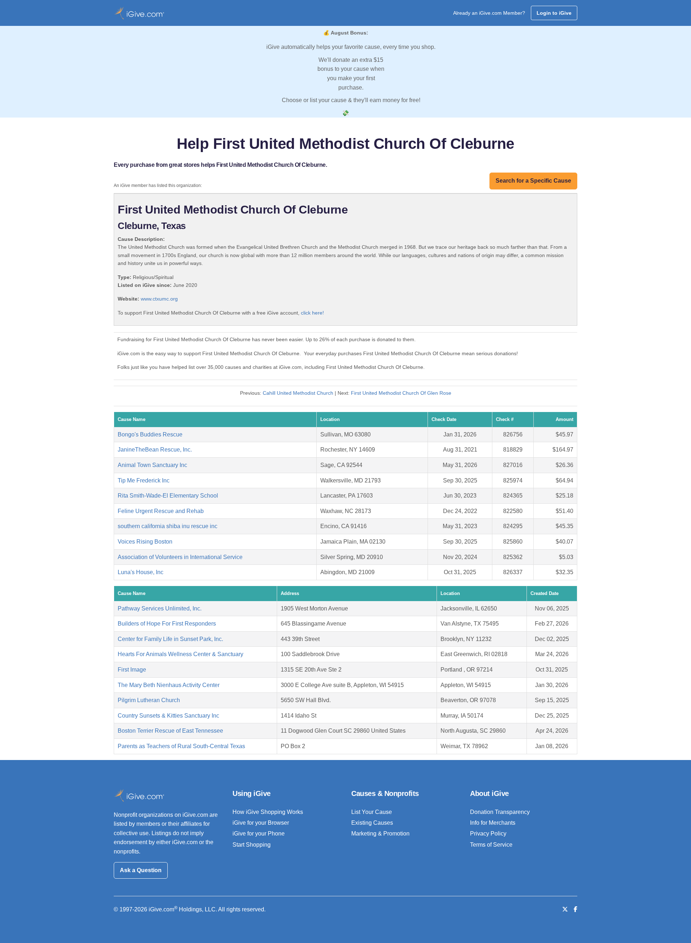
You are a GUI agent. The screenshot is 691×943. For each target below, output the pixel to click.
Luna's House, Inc (140, 572)
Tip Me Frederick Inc (144, 480)
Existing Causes (372, 823)
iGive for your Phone (258, 833)
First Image (132, 670)
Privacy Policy (488, 833)
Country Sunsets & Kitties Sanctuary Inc (168, 716)
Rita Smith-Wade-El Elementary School (168, 496)
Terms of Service (491, 845)
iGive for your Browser (260, 823)
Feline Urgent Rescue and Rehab (161, 511)
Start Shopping (251, 845)
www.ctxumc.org (159, 299)
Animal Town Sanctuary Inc (152, 465)
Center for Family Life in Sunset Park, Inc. (170, 639)
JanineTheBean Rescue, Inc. (155, 450)
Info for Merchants (492, 823)
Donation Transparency (500, 812)
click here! (312, 313)
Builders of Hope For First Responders (167, 624)
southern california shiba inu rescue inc (167, 526)
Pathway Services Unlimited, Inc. (160, 608)
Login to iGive (554, 13)
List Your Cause (371, 812)
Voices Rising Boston (145, 542)
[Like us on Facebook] (575, 909)
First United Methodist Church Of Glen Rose (401, 393)
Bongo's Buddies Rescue (150, 434)
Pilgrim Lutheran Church (149, 700)
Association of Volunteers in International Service (180, 557)
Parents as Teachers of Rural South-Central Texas (181, 746)
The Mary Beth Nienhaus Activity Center (169, 685)
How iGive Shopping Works (267, 812)
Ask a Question (141, 870)
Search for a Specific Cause (533, 181)
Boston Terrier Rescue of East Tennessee (170, 731)
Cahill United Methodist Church (298, 393)
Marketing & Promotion (380, 833)
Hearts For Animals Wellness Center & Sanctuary (180, 654)
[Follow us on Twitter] (565, 909)
